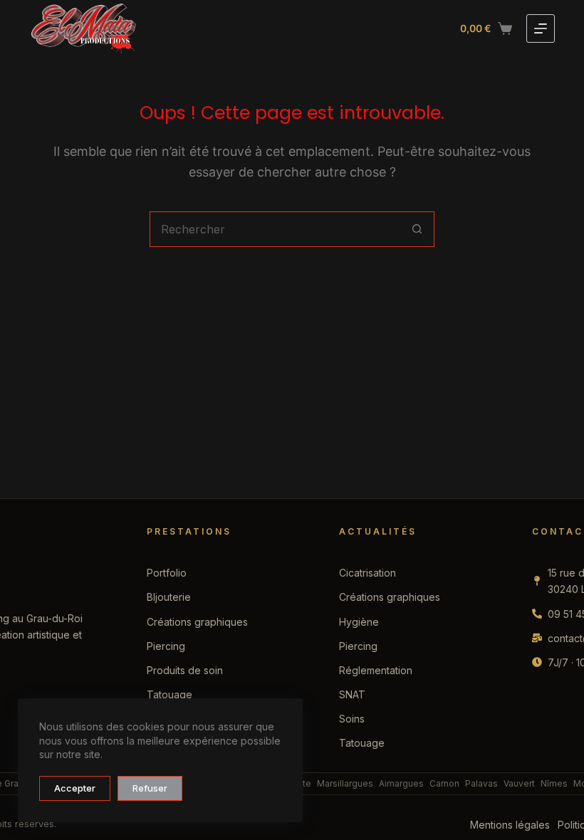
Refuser (149, 788)
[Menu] (540, 28)
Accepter (74, 788)
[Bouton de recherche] (417, 229)
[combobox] (275, 229)
